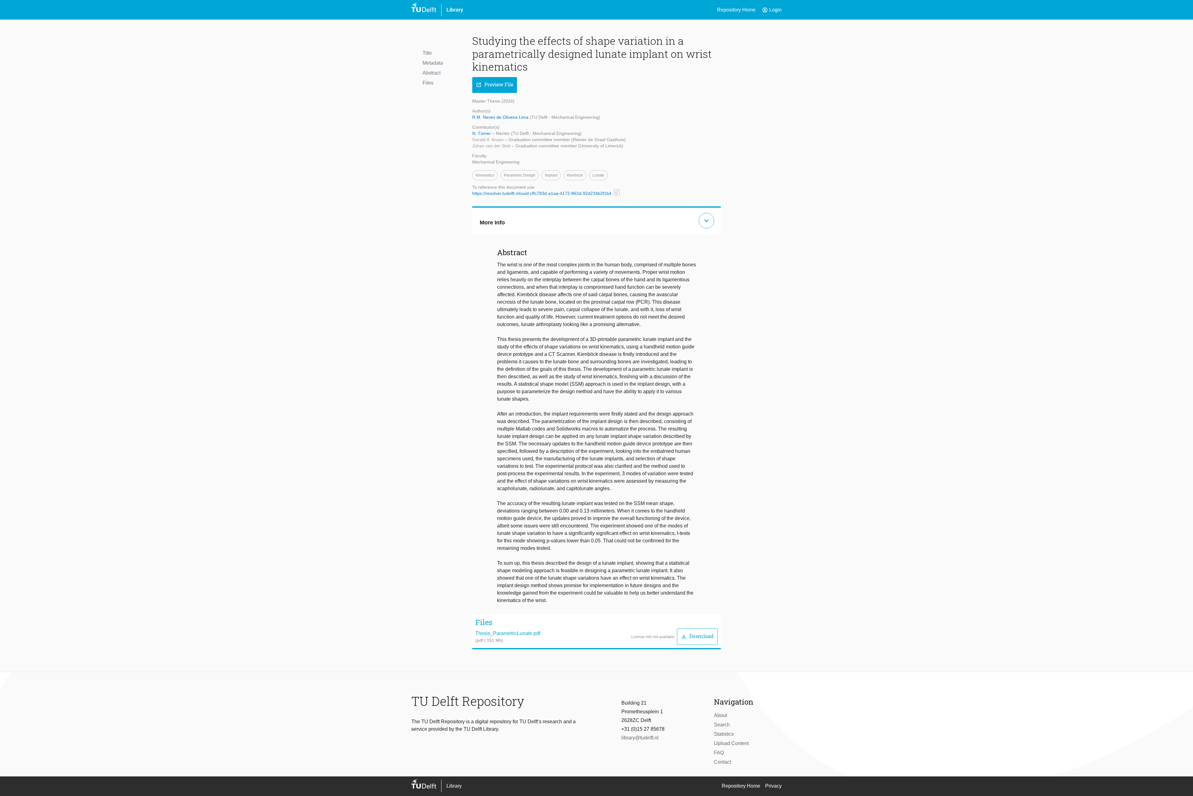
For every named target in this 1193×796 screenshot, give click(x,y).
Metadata (433, 63)
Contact (722, 762)
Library (454, 9)
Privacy (773, 786)
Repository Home (736, 9)
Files (428, 82)
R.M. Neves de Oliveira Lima (501, 117)
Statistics (724, 734)
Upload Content (731, 743)
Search (722, 724)
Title (427, 53)
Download (697, 636)
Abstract (432, 73)
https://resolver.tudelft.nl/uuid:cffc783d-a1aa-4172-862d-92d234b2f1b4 (541, 193)
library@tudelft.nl (640, 737)
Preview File (494, 84)
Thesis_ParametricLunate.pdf (507, 633)
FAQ (719, 752)
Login (772, 10)
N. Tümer (482, 133)
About (720, 715)
